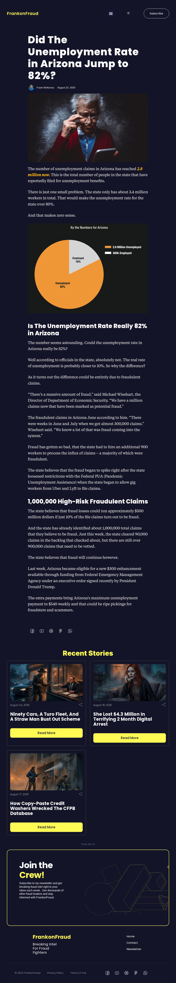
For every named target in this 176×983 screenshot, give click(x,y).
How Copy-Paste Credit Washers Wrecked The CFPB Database (42, 808)
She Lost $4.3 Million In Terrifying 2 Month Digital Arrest (122, 719)
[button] (111, 13)
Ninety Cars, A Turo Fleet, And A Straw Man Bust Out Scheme (45, 716)
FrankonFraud (22, 13)
